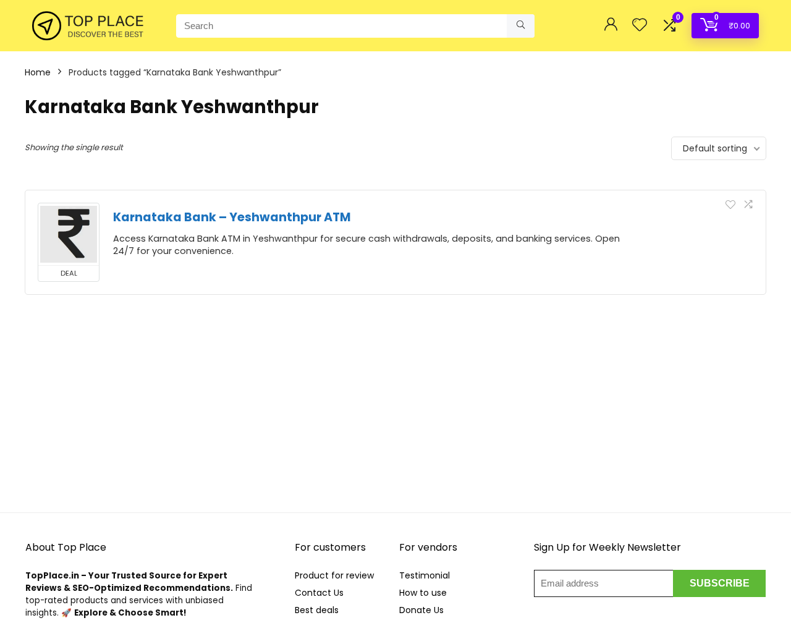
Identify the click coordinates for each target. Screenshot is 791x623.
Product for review (334, 575)
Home (38, 72)
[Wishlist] (639, 25)
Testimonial (424, 575)
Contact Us (319, 593)
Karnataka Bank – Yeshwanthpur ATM (232, 217)
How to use (423, 593)
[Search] (521, 26)
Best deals (317, 610)
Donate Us (421, 610)
